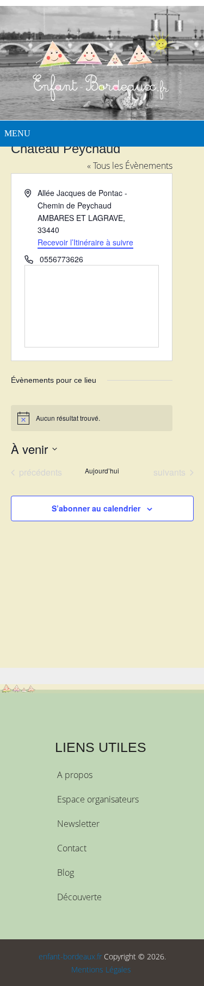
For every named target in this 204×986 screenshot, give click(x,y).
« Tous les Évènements (129, 166)
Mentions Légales (101, 969)
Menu (17, 133)
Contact (71, 848)
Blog (65, 872)
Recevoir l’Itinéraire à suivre (85, 242)
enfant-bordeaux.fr (70, 956)
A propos (74, 775)
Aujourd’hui (102, 470)
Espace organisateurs (98, 799)
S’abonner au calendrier (96, 508)
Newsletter (78, 824)
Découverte (79, 897)
